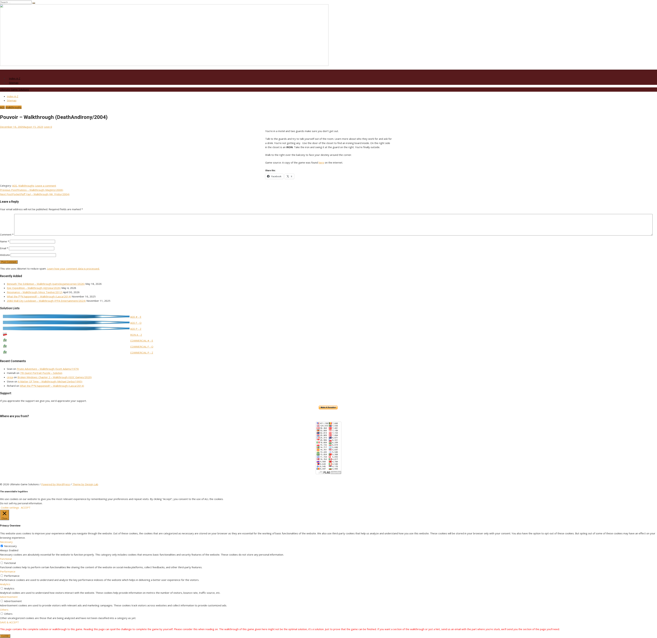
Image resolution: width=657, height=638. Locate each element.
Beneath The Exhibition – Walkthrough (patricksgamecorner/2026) (46, 283)
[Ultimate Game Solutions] (164, 65)
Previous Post (31, 190)
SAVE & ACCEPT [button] (9, 622)
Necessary (10, 546)
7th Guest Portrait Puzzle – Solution (41, 373)
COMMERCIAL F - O (141, 346)
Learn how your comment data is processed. (73, 268)
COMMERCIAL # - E (141, 340)
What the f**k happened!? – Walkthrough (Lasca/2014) (39, 296)
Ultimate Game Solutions (14, 89)
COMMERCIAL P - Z (141, 352)
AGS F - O (135, 322)
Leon (47, 126)
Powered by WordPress (55, 484)
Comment (7, 234)
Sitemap (13, 82)
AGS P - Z (135, 328)
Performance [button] (7, 571)
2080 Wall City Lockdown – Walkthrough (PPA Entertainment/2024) (46, 300)
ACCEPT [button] (25, 507)
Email (4, 248)
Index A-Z (14, 78)
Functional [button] (6, 559)
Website (5, 255)
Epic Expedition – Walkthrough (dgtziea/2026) (34, 288)
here (321, 162)
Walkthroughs (13, 107)
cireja (10, 377)
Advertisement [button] (9, 596)
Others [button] (4, 609)
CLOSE (5, 636)
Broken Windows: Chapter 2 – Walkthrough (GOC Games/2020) (54, 377)
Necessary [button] (6, 542)
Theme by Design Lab (85, 484)
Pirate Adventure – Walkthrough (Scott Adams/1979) (48, 368)
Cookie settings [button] (10, 507)
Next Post (34, 194)
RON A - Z (136, 334)
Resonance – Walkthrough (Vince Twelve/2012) (34, 292)
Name (4, 241)
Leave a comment (45, 185)
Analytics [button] (5, 584)
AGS (2, 107)
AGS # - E (135, 316)
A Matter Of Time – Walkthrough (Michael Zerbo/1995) (50, 381)
